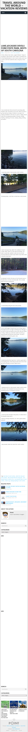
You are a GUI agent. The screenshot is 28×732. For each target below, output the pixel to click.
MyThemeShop (16, 729)
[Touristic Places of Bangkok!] (23, 704)
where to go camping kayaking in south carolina (15, 480)
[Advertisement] (14, 30)
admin (2, 52)
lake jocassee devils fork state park (15, 477)
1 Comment (3, 504)
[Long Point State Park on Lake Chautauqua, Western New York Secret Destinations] (5, 704)
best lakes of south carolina (9, 476)
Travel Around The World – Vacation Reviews (14, 5)
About (7, 730)
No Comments (17, 52)
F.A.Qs (20, 730)
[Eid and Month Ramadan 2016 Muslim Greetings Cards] (14, 704)
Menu (3, 12)
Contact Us (14, 730)
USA (12, 52)
